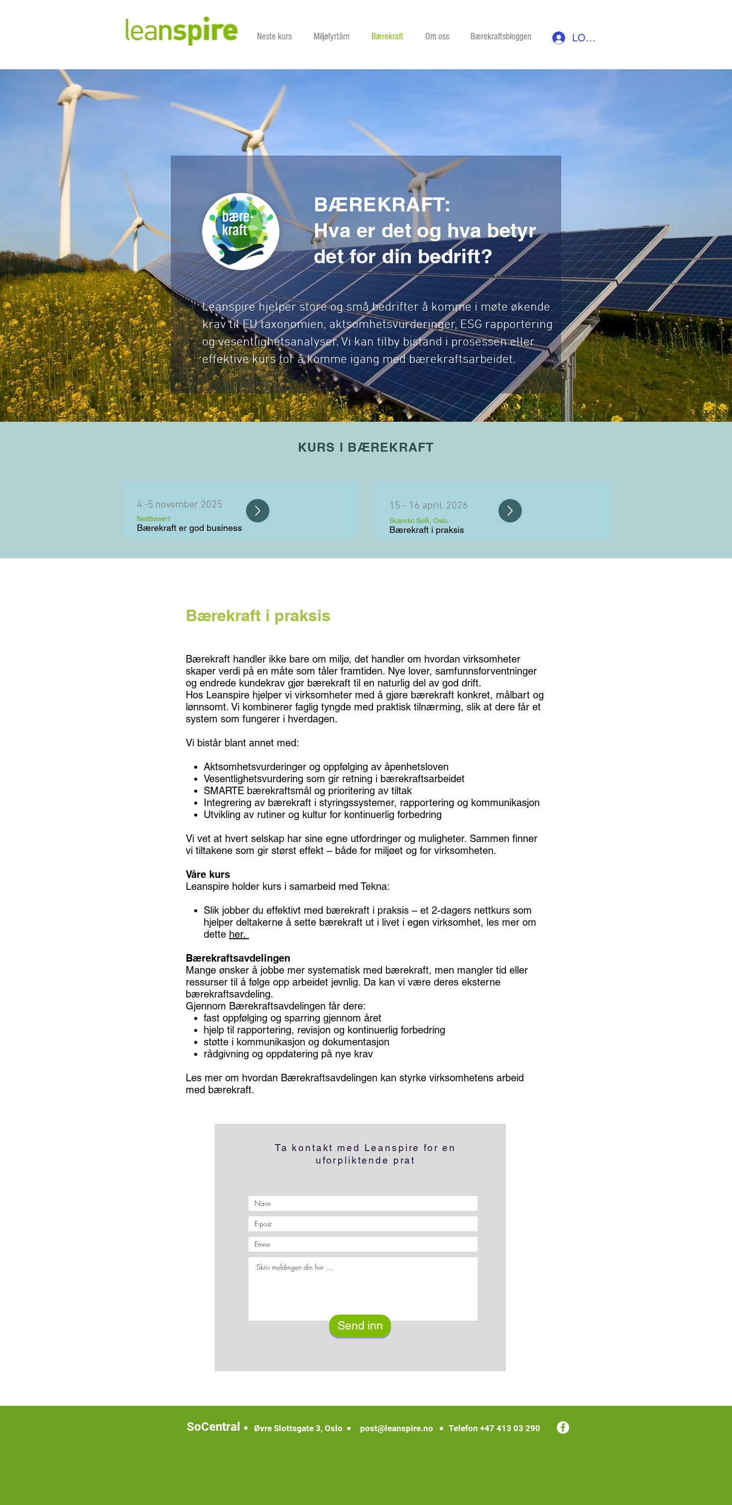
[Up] (257, 510)
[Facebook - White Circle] (563, 1427)
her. (239, 934)
